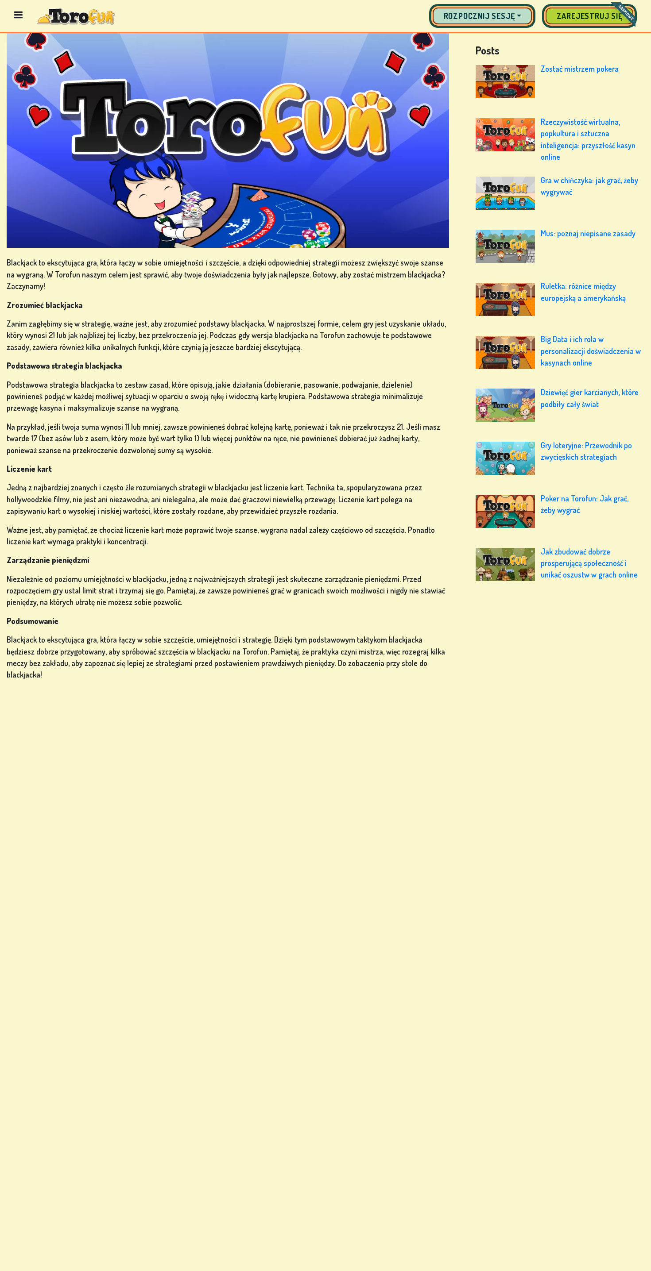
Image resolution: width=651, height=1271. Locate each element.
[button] (482, 16)
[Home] (76, 16)
